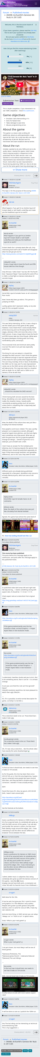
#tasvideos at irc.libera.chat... (19, 41)
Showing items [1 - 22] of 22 (22, 175)
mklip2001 (13, 315)
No (20, 54)
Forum (6, 12)
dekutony (12, 708)
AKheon (12, 415)
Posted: (11, 179)
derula (11, 202)
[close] (36, 25)
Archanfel (12, 223)
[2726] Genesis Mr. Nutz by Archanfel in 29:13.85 (19, 566)
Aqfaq (11, 285)
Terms (25, 1051)
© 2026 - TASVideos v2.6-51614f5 (11, 1051)
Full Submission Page (28, 100)
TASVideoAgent (15, 183)
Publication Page (8, 103)
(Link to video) (6, 96)
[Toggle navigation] (36, 4)
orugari (12, 892)
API (30, 1051)
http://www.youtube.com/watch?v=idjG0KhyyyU (18, 254)
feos (10, 463)
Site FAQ (34, 30)
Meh (20, 66)
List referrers (6, 1054)
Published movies (21, 12)
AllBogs (12, 815)
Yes (20, 60)
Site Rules (30, 37)
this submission (28, 111)
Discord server (18, 39)
